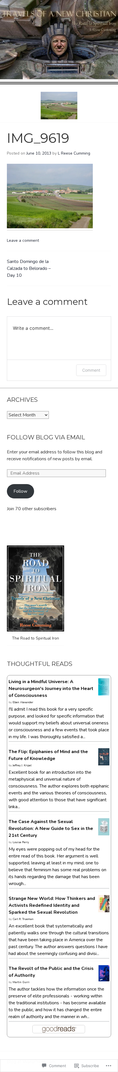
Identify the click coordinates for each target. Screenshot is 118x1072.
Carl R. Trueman (23, 919)
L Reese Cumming (74, 153)
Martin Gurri (21, 982)
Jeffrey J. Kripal (22, 765)
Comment (91, 370)
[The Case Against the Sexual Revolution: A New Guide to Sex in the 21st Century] (103, 832)
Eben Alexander (23, 702)
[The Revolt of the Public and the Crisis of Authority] (103, 978)
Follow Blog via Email (46, 437)
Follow (20, 491)
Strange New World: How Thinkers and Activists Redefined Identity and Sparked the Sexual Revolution (52, 905)
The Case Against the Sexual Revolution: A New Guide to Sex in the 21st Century (51, 828)
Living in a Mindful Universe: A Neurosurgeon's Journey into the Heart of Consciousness (51, 689)
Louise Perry (21, 842)
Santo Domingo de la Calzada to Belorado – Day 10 (29, 268)
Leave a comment (23, 240)
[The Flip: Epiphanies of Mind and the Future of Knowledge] (103, 762)
